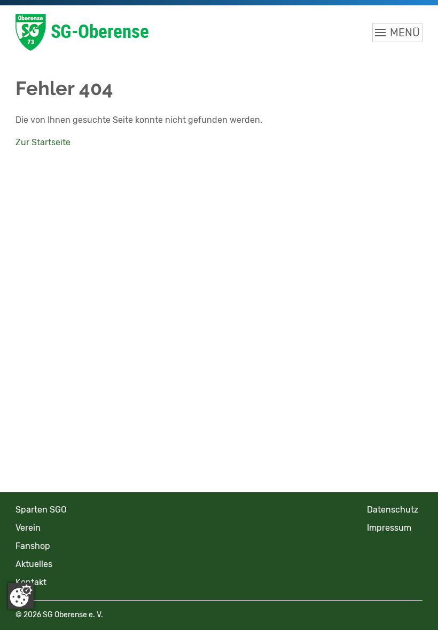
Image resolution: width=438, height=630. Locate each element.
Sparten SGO (41, 510)
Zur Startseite (43, 142)
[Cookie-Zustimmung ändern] (21, 596)
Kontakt (30, 582)
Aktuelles (33, 564)
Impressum (389, 528)
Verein (28, 528)
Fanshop (32, 546)
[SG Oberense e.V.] (138, 32)
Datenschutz (392, 510)
